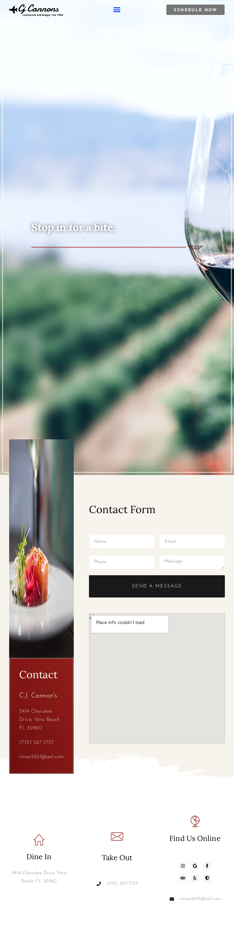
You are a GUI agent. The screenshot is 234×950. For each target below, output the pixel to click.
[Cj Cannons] (13, 9)
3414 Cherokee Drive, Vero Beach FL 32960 (39, 719)
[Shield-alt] (207, 878)
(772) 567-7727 (36, 742)
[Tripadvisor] (183, 878)
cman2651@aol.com (41, 756)
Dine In (39, 856)
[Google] (195, 866)
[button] (116, 10)
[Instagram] (183, 866)
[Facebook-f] (207, 866)
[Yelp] (195, 878)
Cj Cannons (38, 8)
